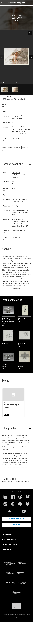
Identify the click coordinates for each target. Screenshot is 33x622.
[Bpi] (11, 564)
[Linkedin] (13, 504)
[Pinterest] (20, 504)
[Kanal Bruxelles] (11, 584)
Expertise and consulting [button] (9, 544)
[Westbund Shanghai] (23, 584)
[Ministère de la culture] (16, 606)
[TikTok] (5, 504)
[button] (16, 164)
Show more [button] (16, 289)
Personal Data (22, 614)
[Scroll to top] (28, 618)
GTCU (16, 614)
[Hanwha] (16, 594)
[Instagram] (5, 497)
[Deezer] (27, 504)
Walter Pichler (7, 96)
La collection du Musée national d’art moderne (15, 481)
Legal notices (6, 614)
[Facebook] (13, 497)
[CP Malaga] (22, 574)
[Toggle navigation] (30, 2)
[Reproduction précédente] (2, 57)
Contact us (16, 525)
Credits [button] (2, 82)
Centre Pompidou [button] (7, 534)
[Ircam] (23, 564)
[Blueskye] (27, 497)
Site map (12, 614)
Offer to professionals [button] (8, 539)
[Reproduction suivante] (31, 57)
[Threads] (20, 497)
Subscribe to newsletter (16, 518)
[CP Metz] (11, 574)
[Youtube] (24, 511)
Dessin (14, 111)
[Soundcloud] (9, 511)
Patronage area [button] (6, 549)
